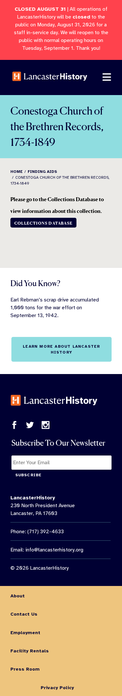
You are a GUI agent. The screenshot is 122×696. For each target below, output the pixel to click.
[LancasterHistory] (50, 85)
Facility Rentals (29, 651)
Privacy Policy (57, 687)
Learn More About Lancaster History (61, 349)
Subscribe (28, 475)
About (17, 596)
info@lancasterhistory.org (54, 550)
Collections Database (43, 223)
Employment (25, 632)
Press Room (25, 669)
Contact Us (23, 614)
